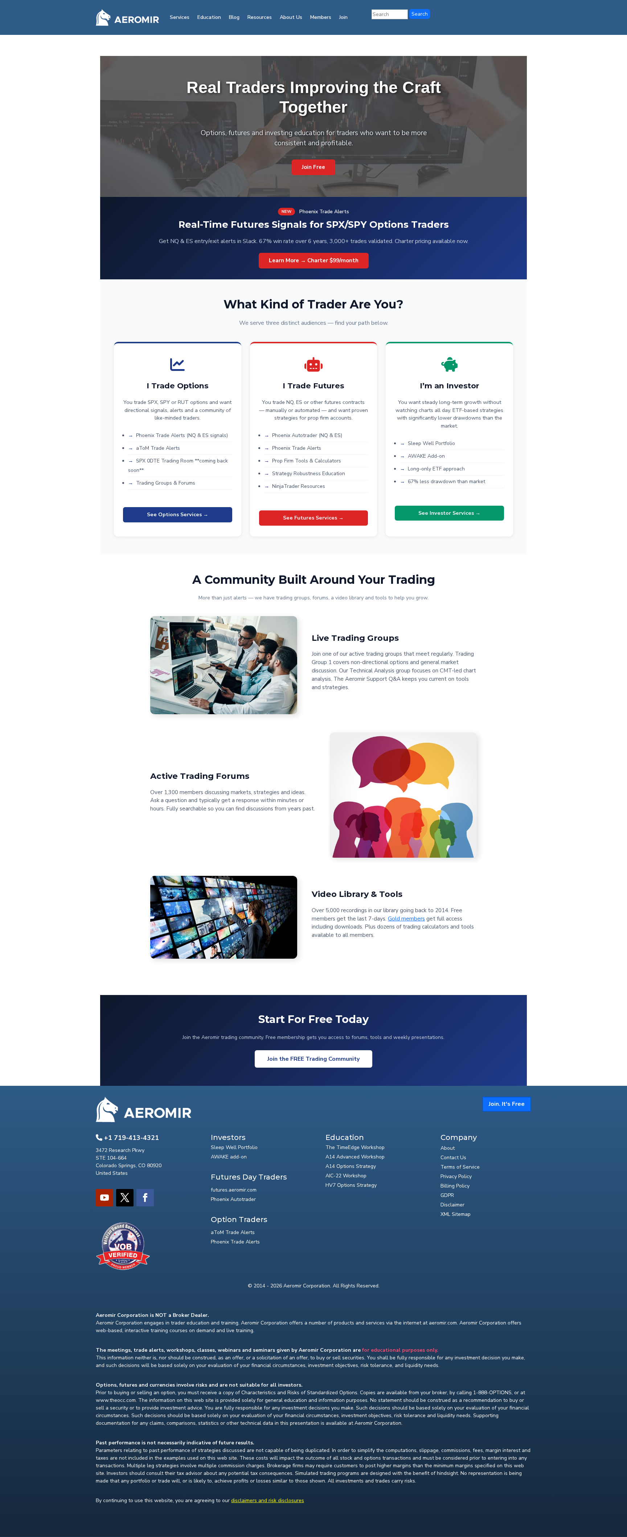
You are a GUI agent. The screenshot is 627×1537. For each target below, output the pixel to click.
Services (179, 17)
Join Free (313, 167)
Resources (259, 17)
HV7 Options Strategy (351, 1185)
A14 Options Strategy (350, 1166)
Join (343, 17)
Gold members (406, 918)
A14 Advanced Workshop (355, 1156)
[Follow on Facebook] (145, 1197)
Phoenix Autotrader (233, 1199)
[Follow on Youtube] (104, 1197)
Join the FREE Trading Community (313, 1059)
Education (209, 17)
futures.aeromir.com (234, 1189)
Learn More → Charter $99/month (313, 260)
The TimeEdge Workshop (355, 1147)
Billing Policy (455, 1185)
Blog (234, 17)
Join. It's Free (507, 1104)
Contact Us (453, 1157)
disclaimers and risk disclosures (267, 1500)
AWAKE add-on (229, 1156)
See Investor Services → (449, 513)
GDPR (447, 1195)
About (447, 1148)
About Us (291, 17)
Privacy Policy (456, 1176)
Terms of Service (460, 1167)
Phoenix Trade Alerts (235, 1241)
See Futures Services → (313, 517)
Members (320, 17)
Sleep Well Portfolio (234, 1147)
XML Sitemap (455, 1214)
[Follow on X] (125, 1197)
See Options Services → (177, 514)
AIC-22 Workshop (345, 1175)
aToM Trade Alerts (233, 1232)
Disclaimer (452, 1204)
